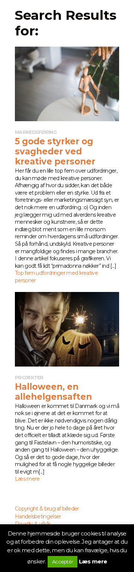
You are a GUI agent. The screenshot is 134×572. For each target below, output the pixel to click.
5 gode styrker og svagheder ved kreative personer (55, 151)
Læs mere (93, 561)
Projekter (29, 377)
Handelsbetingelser (38, 516)
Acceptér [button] (62, 562)
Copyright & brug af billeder (47, 508)
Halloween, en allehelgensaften (53, 391)
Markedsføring (36, 132)
